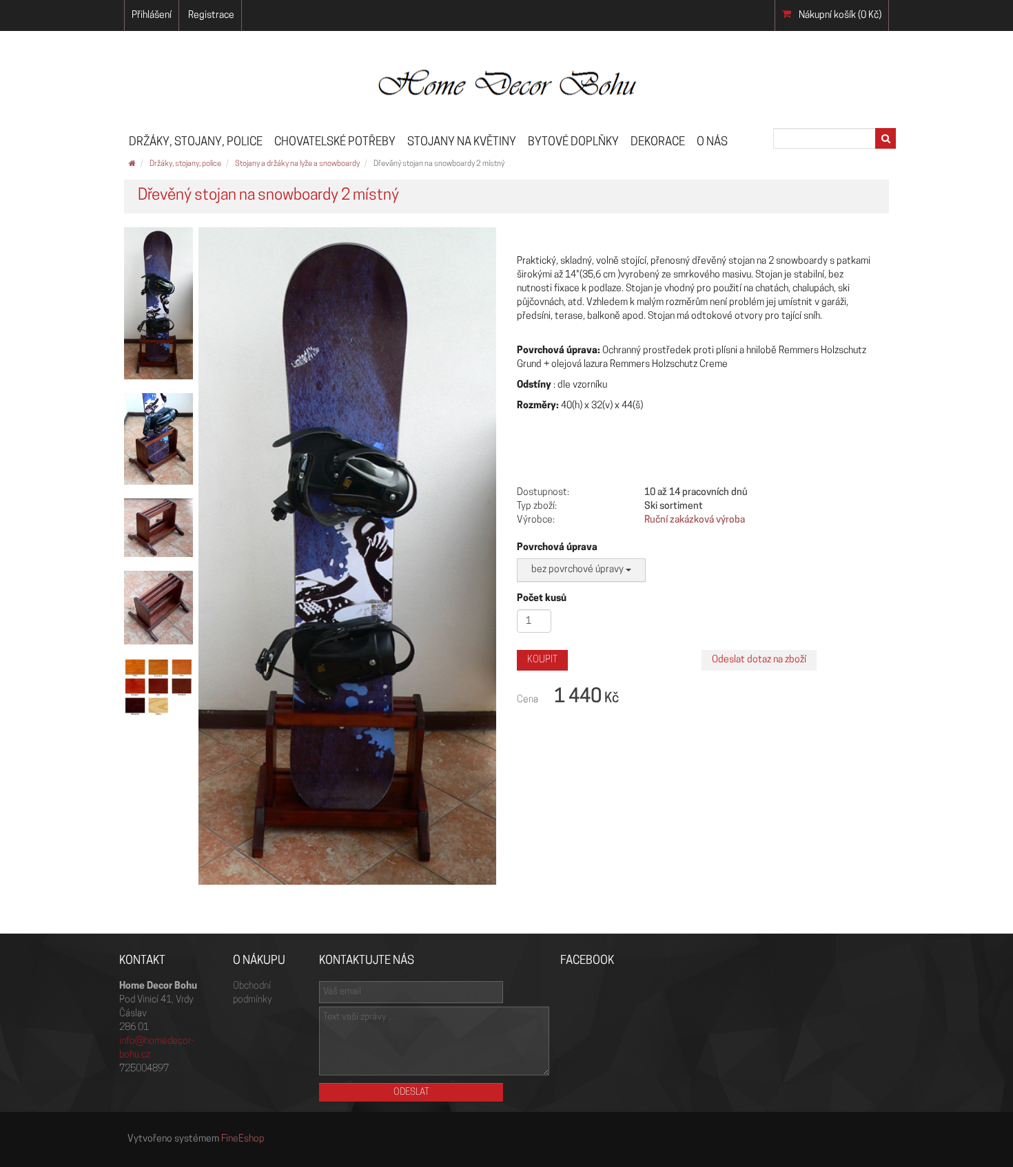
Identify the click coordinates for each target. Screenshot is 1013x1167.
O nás (712, 142)
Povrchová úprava (557, 548)
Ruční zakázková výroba (694, 520)
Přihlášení (152, 15)
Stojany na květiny (461, 142)
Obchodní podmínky (252, 993)
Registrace (211, 15)
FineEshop (243, 1139)
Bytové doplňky (573, 142)
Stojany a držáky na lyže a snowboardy (297, 164)
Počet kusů (541, 598)
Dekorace (658, 142)
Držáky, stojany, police (196, 142)
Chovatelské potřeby (335, 142)
